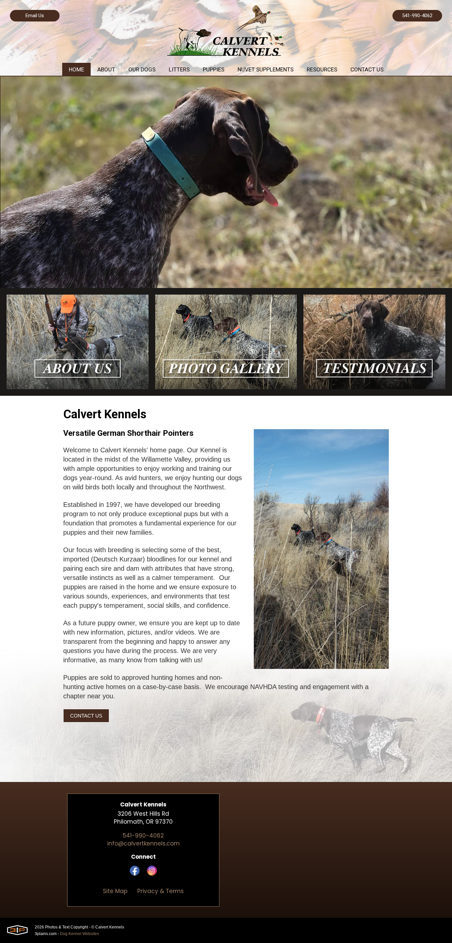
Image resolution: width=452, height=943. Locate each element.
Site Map (115, 891)
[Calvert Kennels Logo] (226, 31)
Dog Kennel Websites (79, 933)
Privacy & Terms (160, 891)
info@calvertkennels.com (143, 843)
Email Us (34, 16)
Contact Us (86, 715)
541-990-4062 (417, 16)
